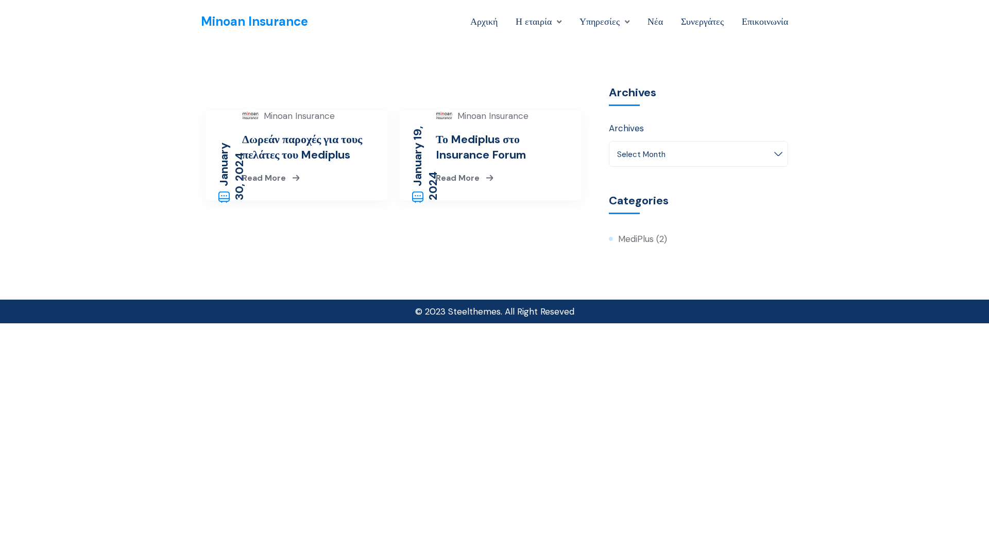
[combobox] (698, 154)
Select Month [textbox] (641, 154)
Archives (626, 128)
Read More (265, 177)
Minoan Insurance (254, 21)
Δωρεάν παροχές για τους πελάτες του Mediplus (302, 147)
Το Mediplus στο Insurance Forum (481, 147)
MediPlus (636, 239)
